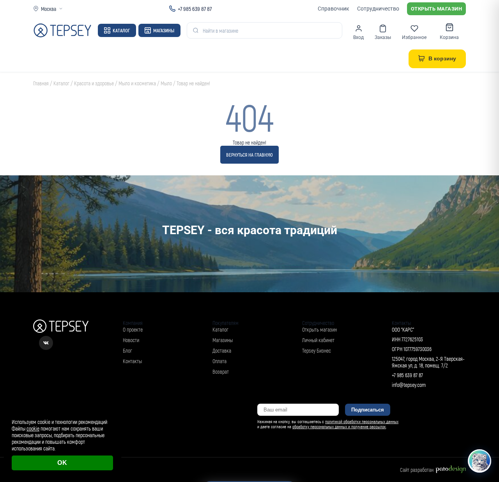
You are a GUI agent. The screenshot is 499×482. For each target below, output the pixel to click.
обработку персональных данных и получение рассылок (339, 426)
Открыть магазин (436, 9)
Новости (131, 340)
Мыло (166, 83)
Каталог (121, 30)
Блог (127, 350)
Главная (41, 83)
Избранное (414, 37)
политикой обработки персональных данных (361, 421)
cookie (33, 428)
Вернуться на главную (249, 155)
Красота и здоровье (94, 83)
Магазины (163, 30)
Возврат (220, 371)
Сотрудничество (378, 8)
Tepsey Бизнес (316, 350)
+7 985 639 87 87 (195, 8)
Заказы (383, 37)
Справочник (333, 8)
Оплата (219, 361)
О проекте (133, 329)
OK (62, 462)
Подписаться (367, 410)
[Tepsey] (62, 30)
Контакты (132, 361)
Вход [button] (358, 37)
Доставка (221, 350)
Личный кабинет (318, 340)
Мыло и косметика (137, 83)
